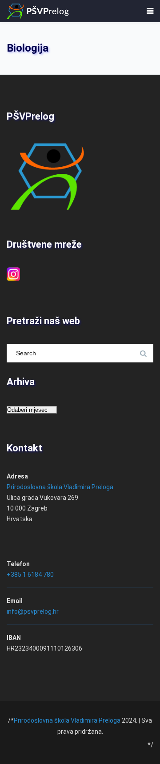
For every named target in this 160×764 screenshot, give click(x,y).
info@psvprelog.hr (33, 611)
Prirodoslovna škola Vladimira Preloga (60, 487)
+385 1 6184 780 (30, 574)
